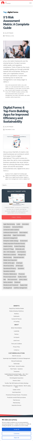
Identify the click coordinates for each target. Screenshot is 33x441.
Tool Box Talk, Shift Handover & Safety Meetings (16, 383)
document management (10, 238)
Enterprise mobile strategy (11, 241)
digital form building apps (20, 174)
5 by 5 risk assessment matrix (13, 85)
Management (21, 254)
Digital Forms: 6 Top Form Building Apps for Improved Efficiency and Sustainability (16, 114)
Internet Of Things (9, 249)
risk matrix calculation (18, 95)
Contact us (16, 350)
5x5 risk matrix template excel (16, 90)
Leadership (16, 331)
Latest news (17, 340)
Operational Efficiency (10, 268)
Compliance (7, 227)
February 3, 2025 (9, 36)
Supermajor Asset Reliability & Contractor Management (16, 358)
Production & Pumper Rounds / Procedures (16, 394)
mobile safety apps (9, 263)
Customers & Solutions (16, 353)
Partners (16, 334)
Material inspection (19, 257)
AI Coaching (16, 321)
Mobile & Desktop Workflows (16, 311)
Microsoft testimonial (16, 361)
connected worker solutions (11, 229)
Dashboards (16, 316)
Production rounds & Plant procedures (16, 397)
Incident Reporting (19, 246)
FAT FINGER (12, 92)
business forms (9, 174)
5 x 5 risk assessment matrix (16, 86)
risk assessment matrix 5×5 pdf (13, 93)
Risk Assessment (12, 279)
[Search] (29, 185)
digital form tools (23, 175)
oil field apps (19, 265)
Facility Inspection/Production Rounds (14, 243)
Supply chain (23, 285)
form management (13, 179)
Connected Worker (17, 227)
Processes (22, 274)
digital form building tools (12, 175)
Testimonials (16, 363)
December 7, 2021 (10, 129)
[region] (16, 429)
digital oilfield (7, 235)
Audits (18, 224)
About (16, 324)
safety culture (23, 279)
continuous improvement (10, 232)
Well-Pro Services (16, 355)
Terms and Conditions (16, 343)
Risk (5, 279)
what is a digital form (24, 179)
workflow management (20, 288)
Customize (16, 433)
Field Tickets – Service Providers (16, 366)
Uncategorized (8, 288)
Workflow (16, 313)
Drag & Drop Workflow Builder (16, 308)
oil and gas (19, 263)
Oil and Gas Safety (9, 265)
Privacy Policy (16, 346)
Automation (25, 224)
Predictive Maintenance (10, 274)
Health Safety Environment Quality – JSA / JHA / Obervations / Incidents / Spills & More (16, 375)
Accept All (16, 429)
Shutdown (17, 282)
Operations (21, 268)
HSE (27, 92)
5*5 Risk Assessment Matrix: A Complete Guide (16, 22)
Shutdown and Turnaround (11, 285)
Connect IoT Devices (17, 319)
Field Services (16, 400)
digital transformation (17, 177)
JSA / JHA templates (9, 252)
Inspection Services (16, 405)
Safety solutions (8, 282)
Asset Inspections (16, 392)
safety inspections (15, 97)
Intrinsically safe (20, 249)
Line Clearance (21, 252)
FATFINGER (10, 33)
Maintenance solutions (10, 254)
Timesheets (16, 371)
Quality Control (22, 276)
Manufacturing (8, 257)
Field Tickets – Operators (16, 369)
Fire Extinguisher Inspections (16, 378)
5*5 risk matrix (17, 88)
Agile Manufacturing (9, 224)
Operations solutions (9, 271)
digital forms (8, 177)
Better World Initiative (16, 328)
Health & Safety (8, 246)
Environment (23, 241)
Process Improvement (10, 276)
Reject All (16, 437)
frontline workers (20, 92)
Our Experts (16, 337)
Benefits (16, 306)
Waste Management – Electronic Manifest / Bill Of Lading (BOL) (17, 386)
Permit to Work (16, 380)
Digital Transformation (19, 235)
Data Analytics (23, 232)
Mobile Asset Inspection (10, 260)
